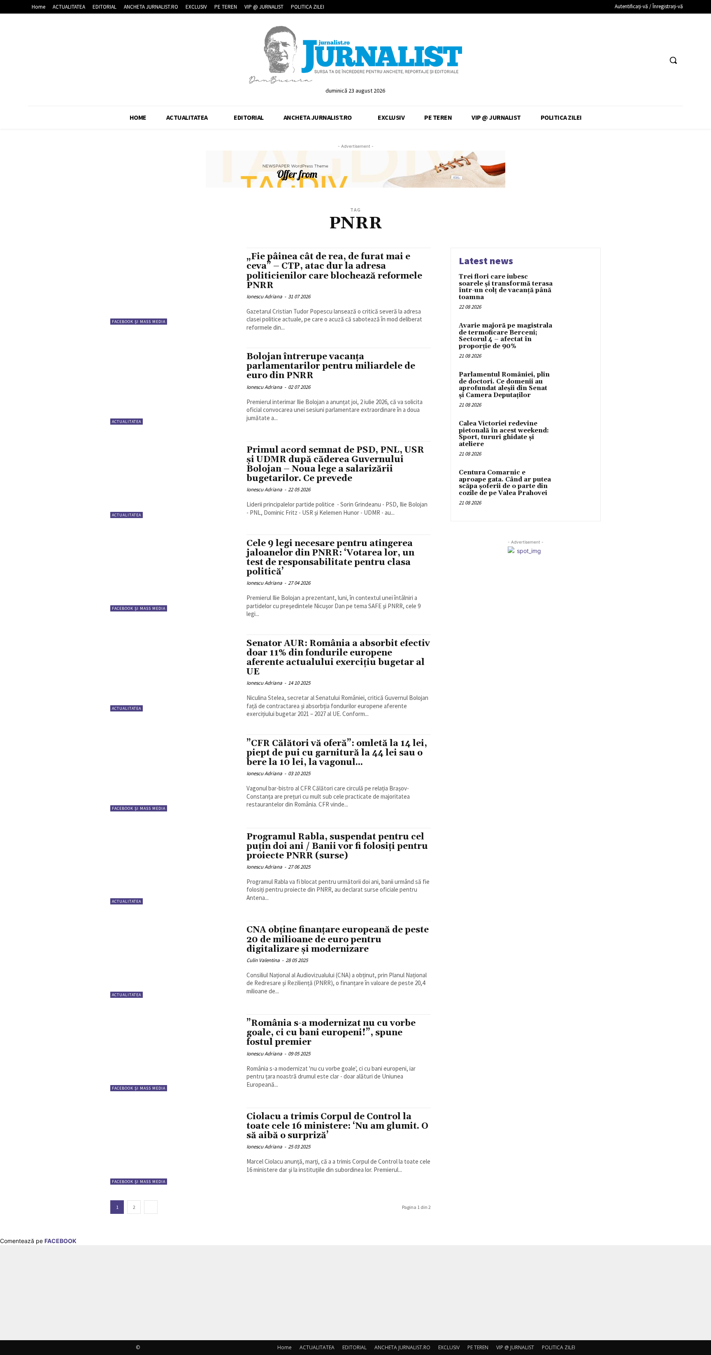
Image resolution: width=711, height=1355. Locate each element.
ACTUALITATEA (126, 421)
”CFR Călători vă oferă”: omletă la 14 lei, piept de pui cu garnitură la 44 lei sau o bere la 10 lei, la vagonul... (336, 753)
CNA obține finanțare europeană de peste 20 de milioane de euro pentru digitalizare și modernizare (337, 939)
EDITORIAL (354, 1347)
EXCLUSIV (449, 1347)
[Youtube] (655, 60)
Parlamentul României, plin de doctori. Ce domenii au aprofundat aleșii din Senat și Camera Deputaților (504, 385)
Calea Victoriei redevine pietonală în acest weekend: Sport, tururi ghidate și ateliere (504, 434)
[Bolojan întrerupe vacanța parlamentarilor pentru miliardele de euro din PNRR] (174, 386)
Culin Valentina (263, 960)
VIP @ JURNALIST (515, 1347)
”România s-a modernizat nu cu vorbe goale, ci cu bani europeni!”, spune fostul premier (331, 1033)
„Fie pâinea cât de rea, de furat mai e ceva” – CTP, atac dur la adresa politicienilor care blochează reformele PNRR (334, 271)
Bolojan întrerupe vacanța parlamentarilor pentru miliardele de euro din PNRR (330, 366)
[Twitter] (640, 60)
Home (284, 1347)
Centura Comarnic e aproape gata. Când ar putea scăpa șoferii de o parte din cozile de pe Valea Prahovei (505, 483)
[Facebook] (624, 60)
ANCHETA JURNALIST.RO (402, 1347)
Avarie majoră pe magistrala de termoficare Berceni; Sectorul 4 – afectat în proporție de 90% (505, 336)
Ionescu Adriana (264, 296)
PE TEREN (477, 1347)
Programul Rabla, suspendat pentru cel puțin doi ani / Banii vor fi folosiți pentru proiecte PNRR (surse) (337, 846)
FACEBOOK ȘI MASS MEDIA (138, 321)
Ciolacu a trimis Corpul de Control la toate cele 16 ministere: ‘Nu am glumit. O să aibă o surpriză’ (337, 1126)
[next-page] (151, 1207)
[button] (673, 60)
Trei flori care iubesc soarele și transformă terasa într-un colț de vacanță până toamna (506, 287)
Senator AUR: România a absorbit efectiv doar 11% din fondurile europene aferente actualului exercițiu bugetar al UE (338, 657)
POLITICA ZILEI (558, 1347)
